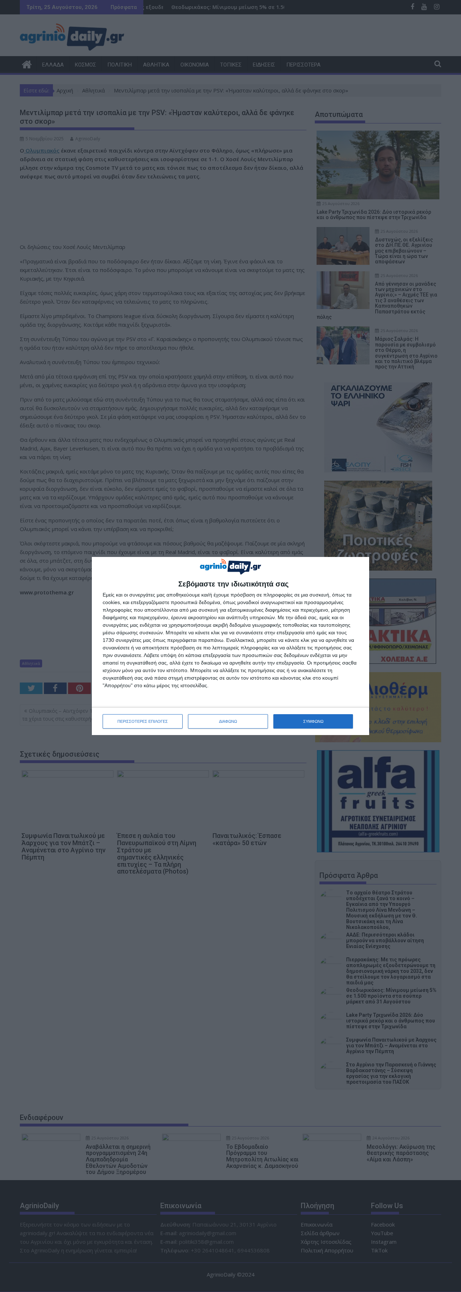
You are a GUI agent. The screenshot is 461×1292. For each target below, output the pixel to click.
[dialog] (230, 646)
